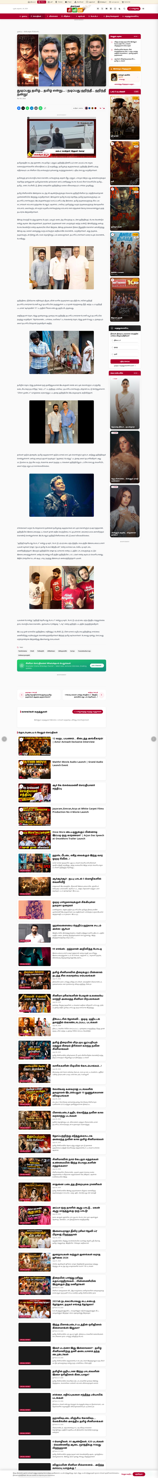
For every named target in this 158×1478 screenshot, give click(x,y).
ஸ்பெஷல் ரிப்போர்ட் (31, 31)
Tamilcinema (22, 651)
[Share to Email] (36, 108)
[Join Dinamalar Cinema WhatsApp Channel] (115, 8)
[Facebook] (98, 8)
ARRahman (51, 651)
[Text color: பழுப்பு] (92, 108)
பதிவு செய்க (125, 361)
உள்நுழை (135, 8)
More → (136, 36)
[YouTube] (106, 8)
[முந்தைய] (4, 739)
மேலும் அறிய (126, 1474)
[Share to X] (23, 108)
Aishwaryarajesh (24, 655)
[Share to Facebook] (19, 108)
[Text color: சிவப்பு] (95, 108)
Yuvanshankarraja (84, 651)
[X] (102, 8)
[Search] (124, 9)
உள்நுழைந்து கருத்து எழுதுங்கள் (88, 712)
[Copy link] (45, 108)
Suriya (72, 651)
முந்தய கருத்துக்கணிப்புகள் (124, 366)
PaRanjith (40, 651)
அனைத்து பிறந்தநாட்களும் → (124, 84)
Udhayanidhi (62, 651)
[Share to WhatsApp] (27, 108)
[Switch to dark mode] (120, 9)
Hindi (32, 651)
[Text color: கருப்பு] (86, 108)
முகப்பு (19, 31)
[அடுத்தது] (153, 739)
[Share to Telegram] (31, 108)
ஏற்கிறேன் (139, 1474)
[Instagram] (111, 8)
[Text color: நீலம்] (89, 108)
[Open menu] (143, 9)
